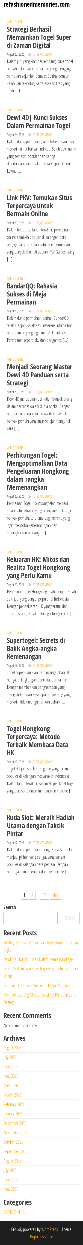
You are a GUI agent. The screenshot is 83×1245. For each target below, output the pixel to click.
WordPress (49, 1229)
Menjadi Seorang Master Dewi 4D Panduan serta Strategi (39, 374)
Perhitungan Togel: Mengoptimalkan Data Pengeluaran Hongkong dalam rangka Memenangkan (38, 471)
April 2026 (10, 1085)
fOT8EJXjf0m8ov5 (43, 54)
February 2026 (14, 1104)
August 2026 (12, 1048)
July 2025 (10, 1170)
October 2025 (13, 1142)
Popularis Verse (41, 1237)
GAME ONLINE (15, 22)
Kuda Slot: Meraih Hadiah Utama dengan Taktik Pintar (40, 825)
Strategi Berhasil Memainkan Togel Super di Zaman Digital (39, 37)
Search (9, 907)
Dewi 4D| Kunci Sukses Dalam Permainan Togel (38, 121)
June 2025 (10, 1180)
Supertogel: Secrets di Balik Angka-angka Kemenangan (36, 648)
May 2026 (10, 1076)
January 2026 (13, 1114)
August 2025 (12, 1161)
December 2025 (15, 1123)
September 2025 (15, 1151)
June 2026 (10, 1066)
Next (55, 895)
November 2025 (15, 1132)
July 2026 (10, 1057)
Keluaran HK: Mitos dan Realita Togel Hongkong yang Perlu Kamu (38, 567)
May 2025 (10, 1189)
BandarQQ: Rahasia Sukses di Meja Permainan (32, 294)
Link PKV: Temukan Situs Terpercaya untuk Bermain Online (39, 205)
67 (44, 895)
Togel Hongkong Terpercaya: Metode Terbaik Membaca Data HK (37, 740)
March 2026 (12, 1095)
